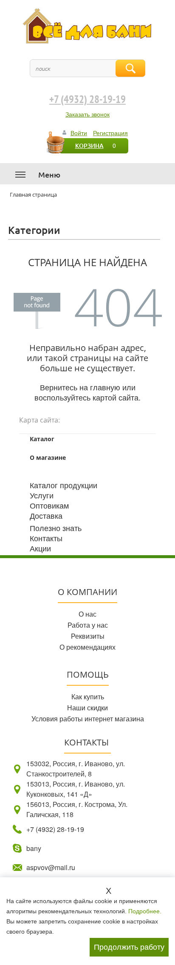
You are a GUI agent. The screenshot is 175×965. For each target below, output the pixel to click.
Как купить (87, 696)
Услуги (42, 495)
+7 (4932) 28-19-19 (87, 99)
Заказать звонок (87, 114)
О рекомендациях (87, 647)
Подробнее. (144, 911)
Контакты (46, 537)
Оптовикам (49, 505)
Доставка (46, 515)
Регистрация (110, 132)
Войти (79, 132)
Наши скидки (87, 707)
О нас (87, 614)
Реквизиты (87, 636)
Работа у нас (88, 625)
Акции (40, 547)
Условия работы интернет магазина (87, 718)
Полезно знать (56, 527)
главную (105, 386)
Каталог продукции (63, 484)
